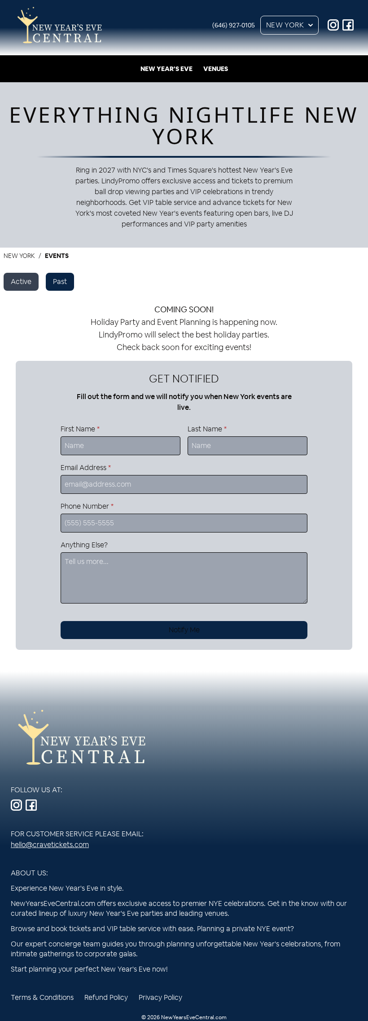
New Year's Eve (166, 69)
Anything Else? (84, 545)
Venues (215, 69)
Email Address (86, 467)
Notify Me (184, 630)
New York (285, 25)
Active (21, 281)
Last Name (207, 429)
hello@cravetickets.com (50, 844)
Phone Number (87, 506)
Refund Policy (106, 997)
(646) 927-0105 (233, 25)
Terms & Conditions (42, 997)
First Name (80, 429)
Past (60, 281)
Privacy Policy (160, 997)
